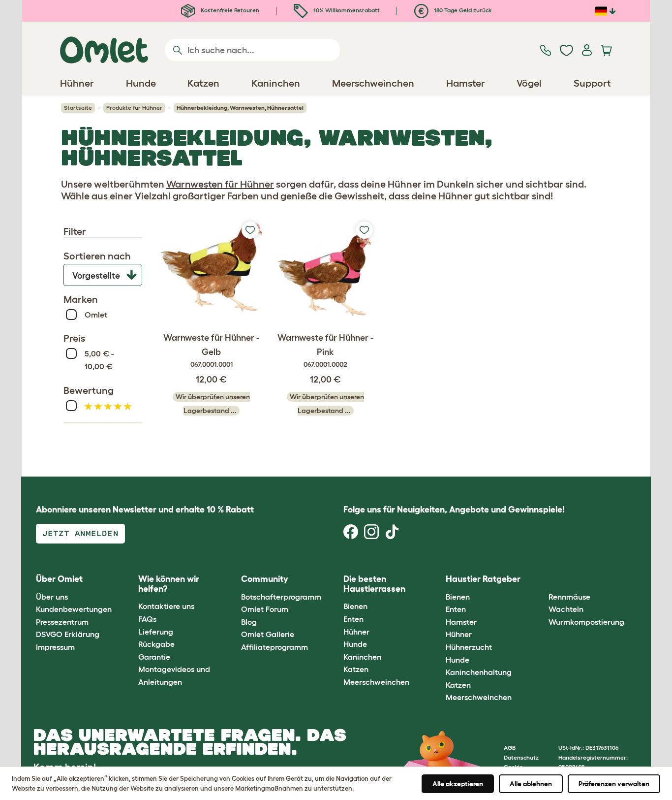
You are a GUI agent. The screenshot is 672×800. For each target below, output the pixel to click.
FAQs (147, 618)
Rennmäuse (569, 596)
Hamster (461, 621)
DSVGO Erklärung (67, 634)
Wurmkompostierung (586, 621)
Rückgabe (156, 644)
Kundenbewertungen (74, 609)
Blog (249, 621)
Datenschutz (521, 757)
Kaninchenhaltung (479, 672)
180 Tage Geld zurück (461, 10)
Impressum (55, 646)
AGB (510, 747)
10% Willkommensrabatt (346, 10)
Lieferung (155, 631)
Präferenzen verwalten (614, 784)
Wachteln (566, 609)
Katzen (355, 669)
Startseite (78, 107)
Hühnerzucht (469, 646)
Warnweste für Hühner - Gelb (211, 351)
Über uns (52, 596)
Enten (353, 618)
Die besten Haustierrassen (374, 584)
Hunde (355, 644)
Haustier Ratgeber (483, 579)
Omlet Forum (264, 609)
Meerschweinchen (376, 681)
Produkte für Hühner (134, 107)
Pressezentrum (62, 621)
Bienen (355, 606)
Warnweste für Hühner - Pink (325, 351)
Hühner (356, 631)
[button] (541, 580)
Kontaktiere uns (166, 606)
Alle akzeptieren (457, 784)
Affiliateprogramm (274, 646)
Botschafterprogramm (281, 596)
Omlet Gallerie (267, 634)
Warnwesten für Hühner (220, 184)
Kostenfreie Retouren (229, 10)
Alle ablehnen (531, 784)
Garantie (154, 656)
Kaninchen (362, 656)
